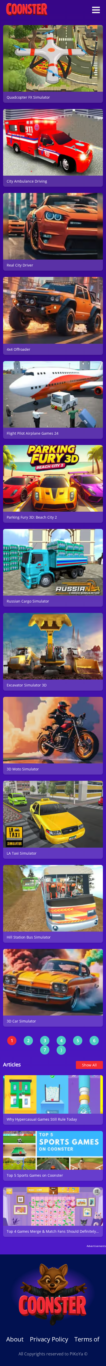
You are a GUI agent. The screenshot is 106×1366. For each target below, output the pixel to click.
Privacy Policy (49, 1339)
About (15, 1339)
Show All (89, 1065)
